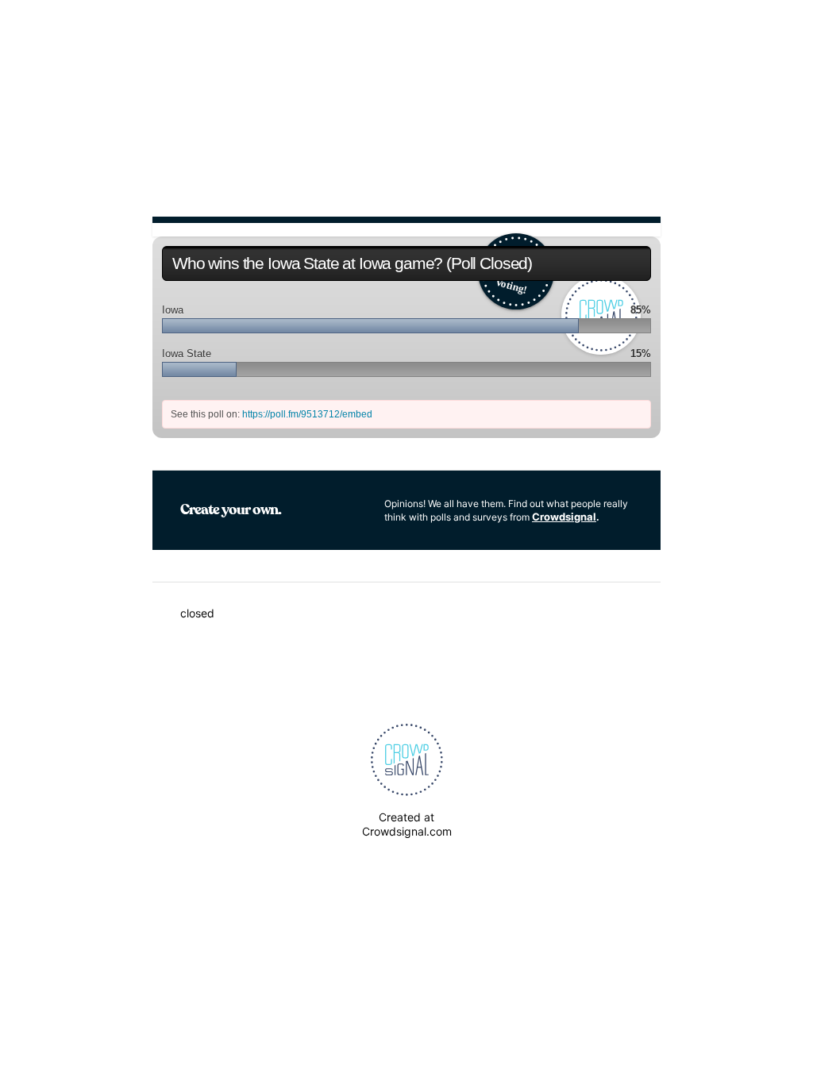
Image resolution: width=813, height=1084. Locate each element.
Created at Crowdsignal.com (407, 824)
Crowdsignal (564, 516)
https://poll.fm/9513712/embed (307, 414)
